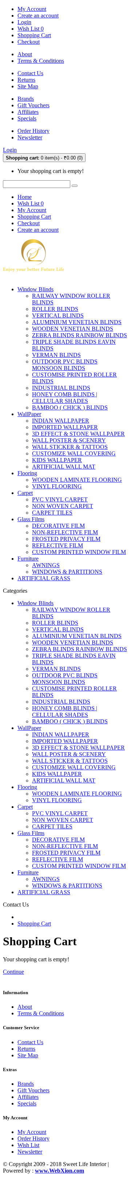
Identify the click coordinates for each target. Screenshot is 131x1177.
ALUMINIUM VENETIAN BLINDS (77, 322)
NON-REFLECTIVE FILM (65, 532)
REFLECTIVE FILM (57, 545)
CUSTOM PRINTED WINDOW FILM (79, 552)
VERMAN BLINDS (56, 355)
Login (24, 22)
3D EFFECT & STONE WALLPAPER (78, 434)
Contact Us (30, 73)
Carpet (25, 493)
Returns (26, 80)
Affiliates (28, 112)
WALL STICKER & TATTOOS (70, 447)
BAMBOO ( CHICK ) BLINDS (70, 407)
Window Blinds (35, 289)
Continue (13, 972)
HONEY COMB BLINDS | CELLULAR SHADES (64, 397)
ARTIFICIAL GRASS (43, 578)
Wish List (28, 1145)
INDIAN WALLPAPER (60, 421)
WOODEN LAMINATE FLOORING (77, 480)
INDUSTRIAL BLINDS (61, 388)
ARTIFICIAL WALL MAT (63, 467)
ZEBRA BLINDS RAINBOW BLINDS (79, 335)
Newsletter (29, 137)
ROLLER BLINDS (55, 309)
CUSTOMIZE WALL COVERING (74, 453)
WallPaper (29, 414)
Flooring (27, 473)
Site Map (27, 86)
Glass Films (30, 519)
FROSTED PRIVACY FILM (66, 539)
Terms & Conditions (40, 61)
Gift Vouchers (33, 105)
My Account (31, 1132)
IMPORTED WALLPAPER (65, 427)
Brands (25, 99)
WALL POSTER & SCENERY (69, 440)
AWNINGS (46, 565)
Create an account (38, 15)
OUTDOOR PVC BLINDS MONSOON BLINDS (65, 364)
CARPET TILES (52, 512)
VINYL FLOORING (57, 486)
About (24, 54)
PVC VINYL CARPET (60, 499)
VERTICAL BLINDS (58, 315)
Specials (26, 118)
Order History (33, 131)
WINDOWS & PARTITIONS (67, 572)
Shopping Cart (34, 923)
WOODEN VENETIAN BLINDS (72, 329)
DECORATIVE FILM (58, 526)
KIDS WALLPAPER (57, 460)
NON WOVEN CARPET (62, 506)
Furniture (28, 558)
